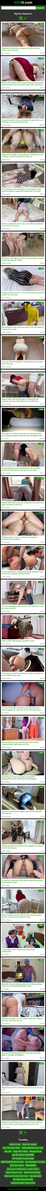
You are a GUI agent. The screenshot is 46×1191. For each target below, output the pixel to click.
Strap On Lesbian (29, 1144)
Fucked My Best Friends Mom (23, 1183)
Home (9, 1189)
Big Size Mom (35, 1176)
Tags (16, 1189)
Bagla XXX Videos (20, 1151)
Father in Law (15, 1144)
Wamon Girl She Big (32, 1172)
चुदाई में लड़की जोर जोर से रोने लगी (12, 1162)
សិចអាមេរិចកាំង (31, 1165)
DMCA (22, 1189)
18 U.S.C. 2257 (33, 1189)
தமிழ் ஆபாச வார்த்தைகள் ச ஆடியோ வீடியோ (23, 1169)
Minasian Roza (35, 1151)
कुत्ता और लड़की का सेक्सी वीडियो (23, 1155)
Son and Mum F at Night (35, 1162)
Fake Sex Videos (17, 1165)
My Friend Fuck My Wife (23, 1179)
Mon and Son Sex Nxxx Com (16, 1176)
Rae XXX (8, 1151)
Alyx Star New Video (11, 1148)
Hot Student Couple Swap (23, 1158)
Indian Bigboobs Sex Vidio (32, 1148)
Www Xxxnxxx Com (14, 1172)
